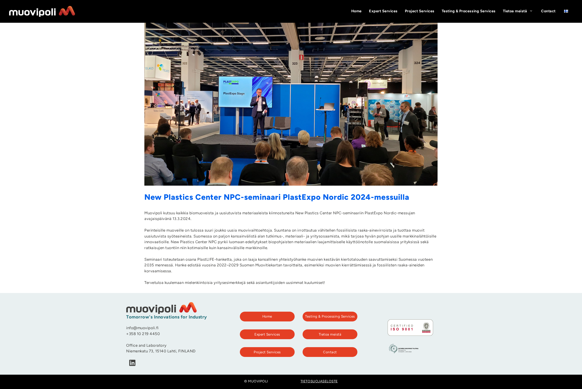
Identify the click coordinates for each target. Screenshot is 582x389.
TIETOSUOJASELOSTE (319, 381)
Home (356, 11)
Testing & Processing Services (469, 11)
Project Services (419, 11)
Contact (548, 11)
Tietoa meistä (515, 11)
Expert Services (383, 11)
